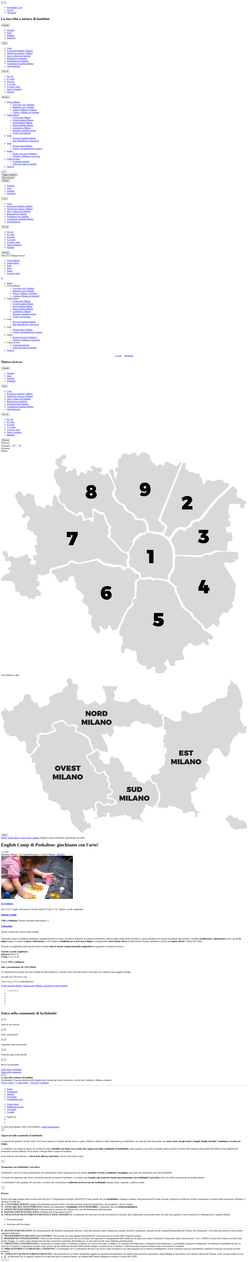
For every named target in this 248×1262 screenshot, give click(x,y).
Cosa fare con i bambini (23, 104)
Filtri (3, 255)
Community (12, 1091)
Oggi (9, 33)
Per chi (10, 76)
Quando (10, 30)
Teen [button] (9, 143)
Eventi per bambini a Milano (20, 50)
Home (9, 283)
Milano (4, 451)
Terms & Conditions (39, 1083)
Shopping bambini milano (24, 130)
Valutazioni (6, 926)
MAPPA (61, 854)
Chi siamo (11, 1109)
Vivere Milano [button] (13, 102)
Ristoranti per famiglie (17, 58)
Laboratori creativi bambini (55, 986)
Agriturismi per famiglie (18, 61)
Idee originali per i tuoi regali (26, 141)
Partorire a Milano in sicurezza (26, 156)
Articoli (10, 350)
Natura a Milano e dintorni (25, 110)
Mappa (15, 255)
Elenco (22, 255)
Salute (9, 271)
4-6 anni (10, 81)
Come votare (13, 1104)
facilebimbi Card (14, 7)
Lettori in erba (13, 273)
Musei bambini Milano (23, 125)
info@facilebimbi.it (50, 1127)
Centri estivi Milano (22, 117)
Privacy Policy (7, 1083)
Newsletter (12, 1097)
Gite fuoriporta (13, 66)
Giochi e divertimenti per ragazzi (27, 148)
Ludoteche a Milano (22, 128)
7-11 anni (11, 84)
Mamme (10, 92)
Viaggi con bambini (21, 133)
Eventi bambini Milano (23, 120)
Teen (9, 268)
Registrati (11, 12)
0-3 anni (10, 79)
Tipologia (5, 445)
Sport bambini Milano (22, 123)
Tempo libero (13, 263)
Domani (10, 35)
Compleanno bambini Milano (20, 63)
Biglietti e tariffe (9, 915)
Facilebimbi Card (15, 1099)
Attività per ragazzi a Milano (20, 53)
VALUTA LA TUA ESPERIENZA (17, 982)
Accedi (10, 10)
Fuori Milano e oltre (10, 675)
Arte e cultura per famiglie (19, 56)
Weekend (11, 38)
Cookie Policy (22, 1083)
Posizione (5, 448)
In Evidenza (7, 903)
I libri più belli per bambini (25, 164)
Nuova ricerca (8, 178)
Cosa (9, 48)
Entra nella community (11, 1069)
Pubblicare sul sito (15, 1107)
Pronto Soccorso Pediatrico (25, 154)
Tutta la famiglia (14, 89)
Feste (9, 265)
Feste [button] (9, 135)
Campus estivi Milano (32, 986)
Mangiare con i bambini (23, 107)
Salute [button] (9, 151)
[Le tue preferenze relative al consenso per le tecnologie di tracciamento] (5, 1257)
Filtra (4, 835)
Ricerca (5, 97)
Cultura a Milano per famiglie (26, 112)
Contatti (10, 1112)
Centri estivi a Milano (29, 838)
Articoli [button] (10, 166)
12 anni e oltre (13, 87)
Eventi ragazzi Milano (23, 146)
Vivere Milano (13, 260)
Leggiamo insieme (21, 161)
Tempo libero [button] (13, 115)
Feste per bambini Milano (24, 138)
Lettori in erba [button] (13, 159)
